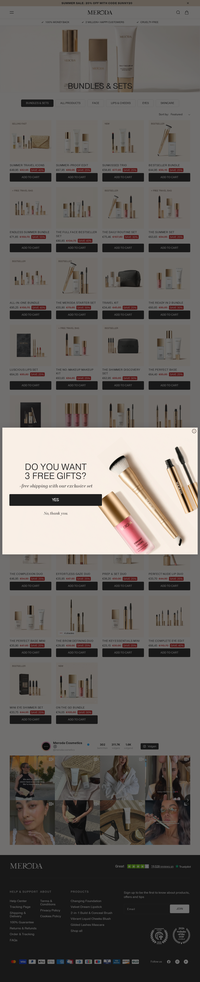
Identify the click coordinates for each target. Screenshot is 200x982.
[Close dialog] (194, 431)
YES (55, 500)
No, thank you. (56, 514)
